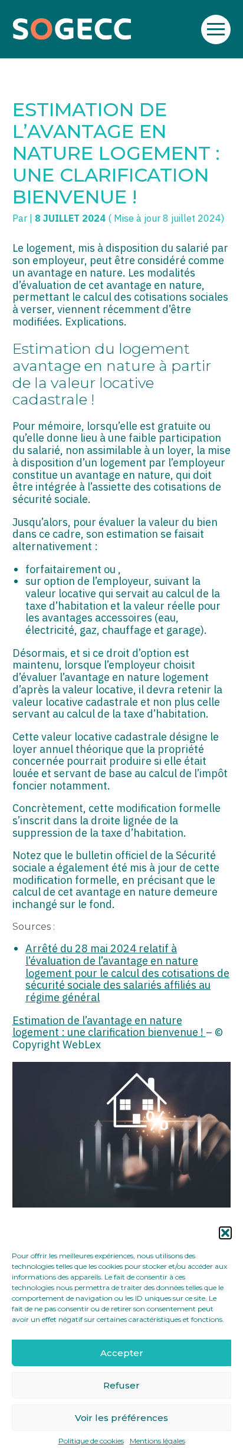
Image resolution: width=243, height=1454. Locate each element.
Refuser (121, 1385)
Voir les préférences (121, 1417)
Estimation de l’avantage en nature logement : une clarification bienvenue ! (109, 1026)
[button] (225, 1233)
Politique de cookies (91, 1441)
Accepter (121, 1352)
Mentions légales (157, 1441)
